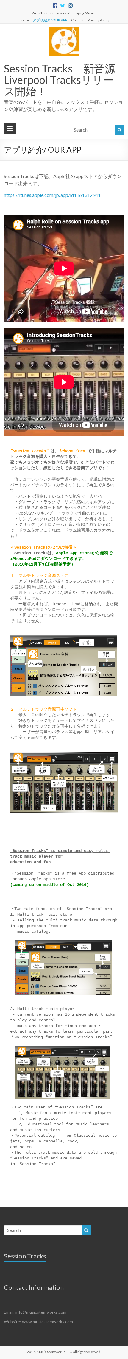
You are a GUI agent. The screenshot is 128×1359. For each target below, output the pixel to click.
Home (24, 20)
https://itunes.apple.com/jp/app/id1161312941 (52, 195)
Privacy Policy (98, 20)
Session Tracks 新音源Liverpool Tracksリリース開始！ (59, 80)
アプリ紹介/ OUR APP (50, 20)
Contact (77, 20)
